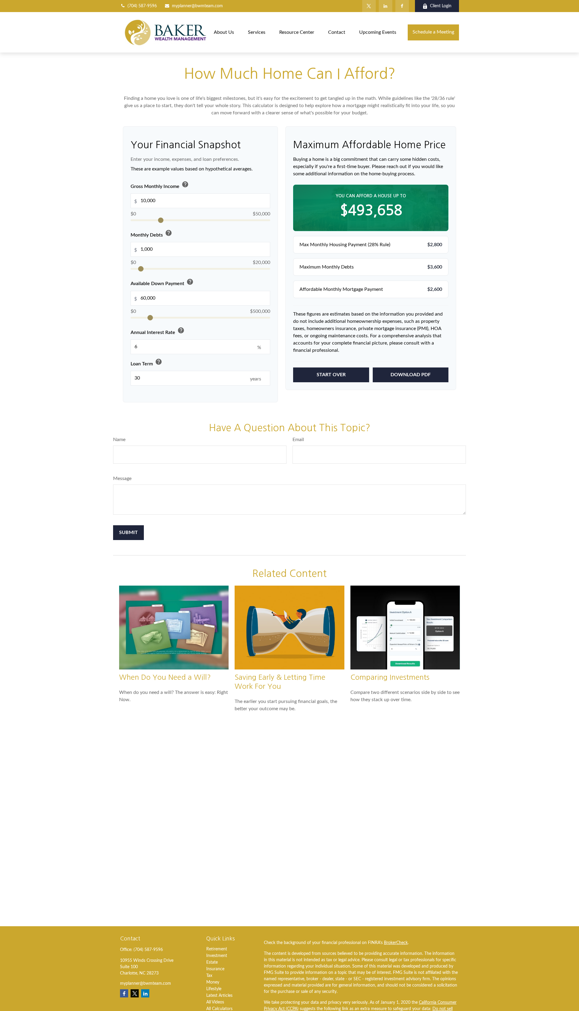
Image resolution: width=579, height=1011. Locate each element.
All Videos (215, 1002)
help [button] (185, 184)
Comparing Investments (389, 677)
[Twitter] (369, 6)
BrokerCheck (396, 943)
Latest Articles (219, 996)
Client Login (440, 6)
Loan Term (146, 362)
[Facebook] (402, 6)
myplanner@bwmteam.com (197, 6)
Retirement (216, 949)
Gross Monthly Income (160, 185)
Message (122, 478)
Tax (209, 976)
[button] (223, 32)
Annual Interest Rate (158, 331)
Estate (212, 962)
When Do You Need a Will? (165, 677)
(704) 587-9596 (142, 6)
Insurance (215, 969)
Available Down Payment (162, 282)
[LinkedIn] (385, 6)
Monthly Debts (151, 233)
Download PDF (411, 374)
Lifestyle (213, 989)
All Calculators (219, 1009)
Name (119, 439)
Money (212, 982)
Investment (216, 956)
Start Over (331, 374)
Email (298, 439)
